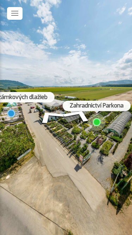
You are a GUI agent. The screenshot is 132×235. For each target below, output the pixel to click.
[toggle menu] (15, 13)
